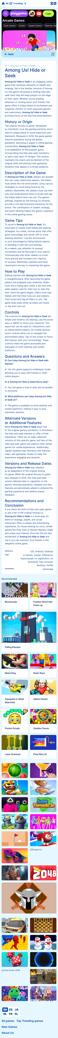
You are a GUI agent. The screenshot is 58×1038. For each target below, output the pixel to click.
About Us (8, 1032)
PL (16, 1014)
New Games (9, 1026)
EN (5, 1009)
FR (10, 1014)
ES (10, 1009)
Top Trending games (29, 1021)
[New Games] (26, 3)
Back (10, 54)
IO (6, 65)
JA (16, 1009)
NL (5, 1014)
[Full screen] (53, 54)
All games (8, 1021)
